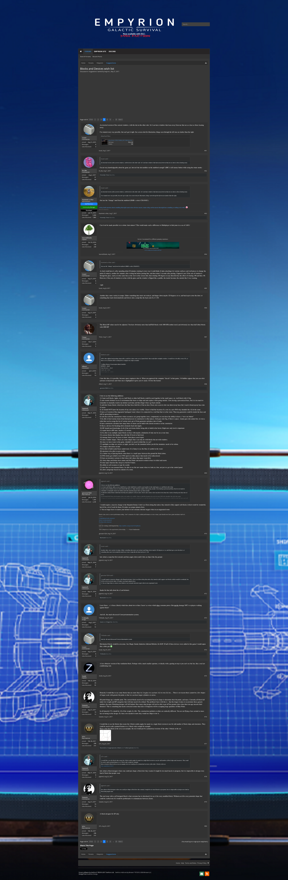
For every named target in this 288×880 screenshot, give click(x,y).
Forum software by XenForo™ (96, 872)
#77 (205, 744)
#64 (205, 254)
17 (95, 625)
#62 (205, 171)
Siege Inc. (107, 71)
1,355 (94, 500)
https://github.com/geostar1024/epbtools (130, 526)
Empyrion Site (100, 51)
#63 (205, 213)
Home (80, 51)
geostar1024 (104, 388)
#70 (205, 534)
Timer (84, 337)
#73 (205, 618)
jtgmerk (85, 408)
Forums (88, 51)
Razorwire (103, 748)
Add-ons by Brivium (133, 872)
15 (95, 373)
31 (95, 177)
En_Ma (84, 170)
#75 (205, 676)
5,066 (94, 215)
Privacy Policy (202, 863)
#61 (205, 151)
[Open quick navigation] (206, 63)
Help (182, 863)
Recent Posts (97, 57)
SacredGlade (87, 238)
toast (84, 138)
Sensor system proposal (105, 520)
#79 (205, 802)
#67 (205, 337)
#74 (205, 650)
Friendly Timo (104, 175)
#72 (205, 594)
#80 (205, 826)
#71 (205, 560)
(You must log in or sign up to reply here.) (195, 842)
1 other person (129, 748)
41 (116, 119)
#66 (205, 308)
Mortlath (103, 537)
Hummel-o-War (87, 199)
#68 (205, 384)
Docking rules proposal (105, 522)
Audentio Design (92, 874)
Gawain (85, 705)
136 (95, 245)
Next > (121, 119)
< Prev (91, 119)
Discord (112, 51)
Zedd (84, 676)
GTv (83, 737)
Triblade (85, 618)
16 (95, 712)
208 (95, 743)
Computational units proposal (107, 518)
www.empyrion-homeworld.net (153, 250)
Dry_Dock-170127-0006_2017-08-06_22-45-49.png (123, 140)
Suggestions (93, 71)
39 (95, 683)
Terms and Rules (190, 863)
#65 (205, 288)
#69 (205, 473)
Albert (84, 366)
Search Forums (85, 57)
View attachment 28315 (107, 766)
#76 (205, 717)
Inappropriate (112, 748)
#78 (205, 777)
